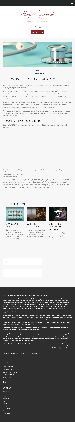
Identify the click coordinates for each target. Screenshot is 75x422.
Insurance (6, 398)
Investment (6, 394)
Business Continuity (31, 353)
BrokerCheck (44, 295)
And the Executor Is (33, 225)
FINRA (12, 317)
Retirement (6, 391)
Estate (5, 396)
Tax (4, 401)
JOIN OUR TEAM (37, 32)
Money (5, 403)
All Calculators (7, 413)
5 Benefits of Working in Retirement (55, 226)
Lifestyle (5, 406)
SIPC (16, 317)
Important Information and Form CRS (13, 353)
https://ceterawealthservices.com (25, 341)
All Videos (6, 411)
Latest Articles (7, 408)
